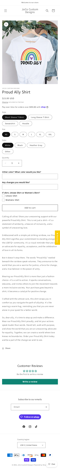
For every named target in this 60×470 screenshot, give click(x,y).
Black (20, 145)
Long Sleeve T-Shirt (40, 117)
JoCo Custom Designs (25, 465)
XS (6, 134)
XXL (50, 134)
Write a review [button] (30, 381)
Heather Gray (36, 145)
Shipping (5, 102)
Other (7, 151)
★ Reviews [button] (57, 237)
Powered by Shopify (41, 465)
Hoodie (25, 123)
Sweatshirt (10, 123)
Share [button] (7, 348)
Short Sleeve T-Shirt (14, 117)
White (7, 145)
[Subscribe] (46, 407)
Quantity (5, 157)
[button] (6, 11)
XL (40, 134)
